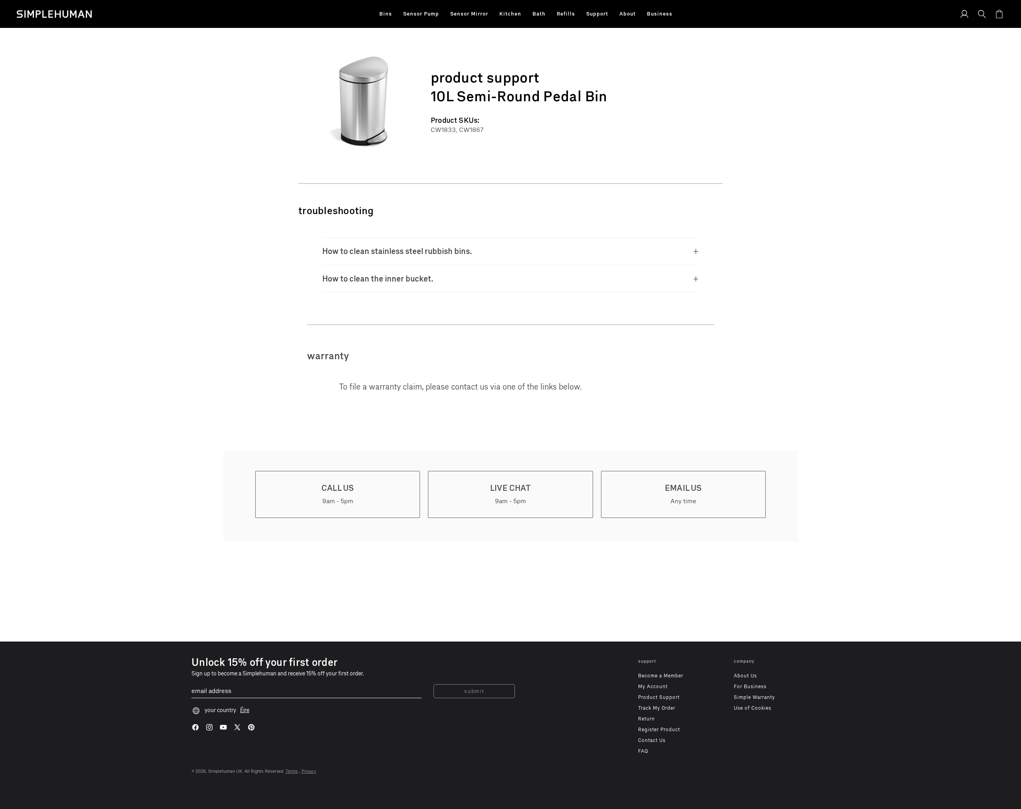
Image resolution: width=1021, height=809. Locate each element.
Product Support (659, 697)
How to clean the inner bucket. (378, 278)
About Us (745, 676)
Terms (292, 771)
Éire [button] (244, 710)
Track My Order (656, 708)
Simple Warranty (754, 697)
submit (474, 691)
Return (646, 719)
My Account (653, 686)
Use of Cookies (752, 708)
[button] (386, 14)
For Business (750, 686)
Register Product (659, 729)
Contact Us (652, 740)
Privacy (309, 771)
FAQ (643, 751)
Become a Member (660, 676)
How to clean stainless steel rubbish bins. (397, 251)
